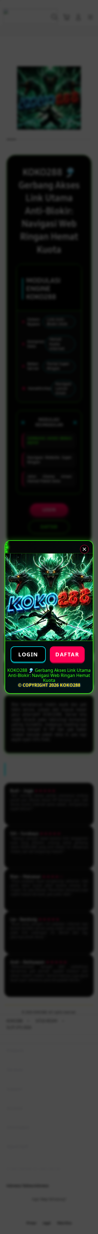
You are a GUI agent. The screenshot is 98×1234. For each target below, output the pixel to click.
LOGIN (28, 654)
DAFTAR (67, 654)
